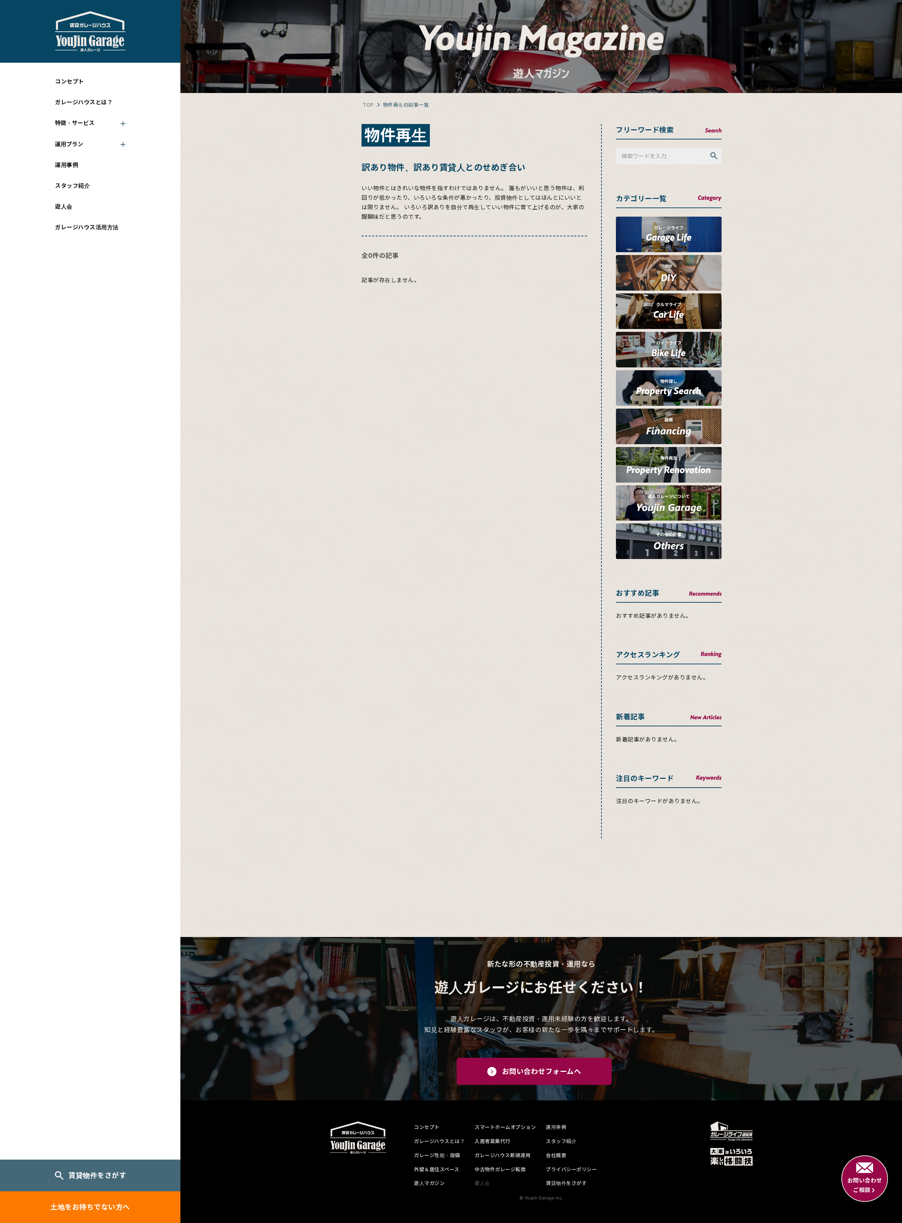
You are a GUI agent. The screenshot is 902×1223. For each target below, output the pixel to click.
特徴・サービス (74, 122)
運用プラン (69, 144)
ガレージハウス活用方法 (87, 227)
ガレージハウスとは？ (84, 102)
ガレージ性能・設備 (437, 1155)
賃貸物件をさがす (97, 1175)
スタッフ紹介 (72, 185)
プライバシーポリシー (571, 1169)
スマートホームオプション (505, 1127)
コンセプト (69, 81)
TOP (368, 105)
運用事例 (66, 164)
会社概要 (556, 1155)
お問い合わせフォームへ (541, 1071)
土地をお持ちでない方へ (90, 1207)
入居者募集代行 (493, 1141)
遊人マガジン (429, 1183)
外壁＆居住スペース (436, 1169)
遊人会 (64, 206)
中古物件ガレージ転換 (500, 1169)
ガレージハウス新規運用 (503, 1155)
